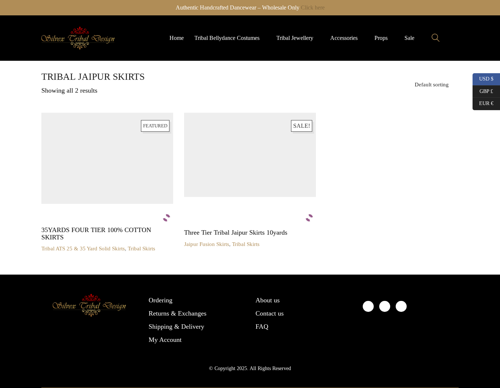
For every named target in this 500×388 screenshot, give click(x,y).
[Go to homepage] (78, 38)
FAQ (261, 326)
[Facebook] (368, 306)
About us (267, 300)
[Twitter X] (384, 306)
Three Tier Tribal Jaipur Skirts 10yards (235, 232)
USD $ (484, 78)
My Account (165, 339)
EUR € (483, 102)
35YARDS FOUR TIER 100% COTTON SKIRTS (96, 234)
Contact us (269, 313)
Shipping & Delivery (176, 326)
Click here (313, 7)
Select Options (57, 248)
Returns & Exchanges (177, 313)
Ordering (160, 300)
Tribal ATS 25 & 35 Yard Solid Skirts (83, 248)
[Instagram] (401, 306)
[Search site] (436, 39)
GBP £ (483, 90)
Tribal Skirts (141, 248)
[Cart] (455, 38)
